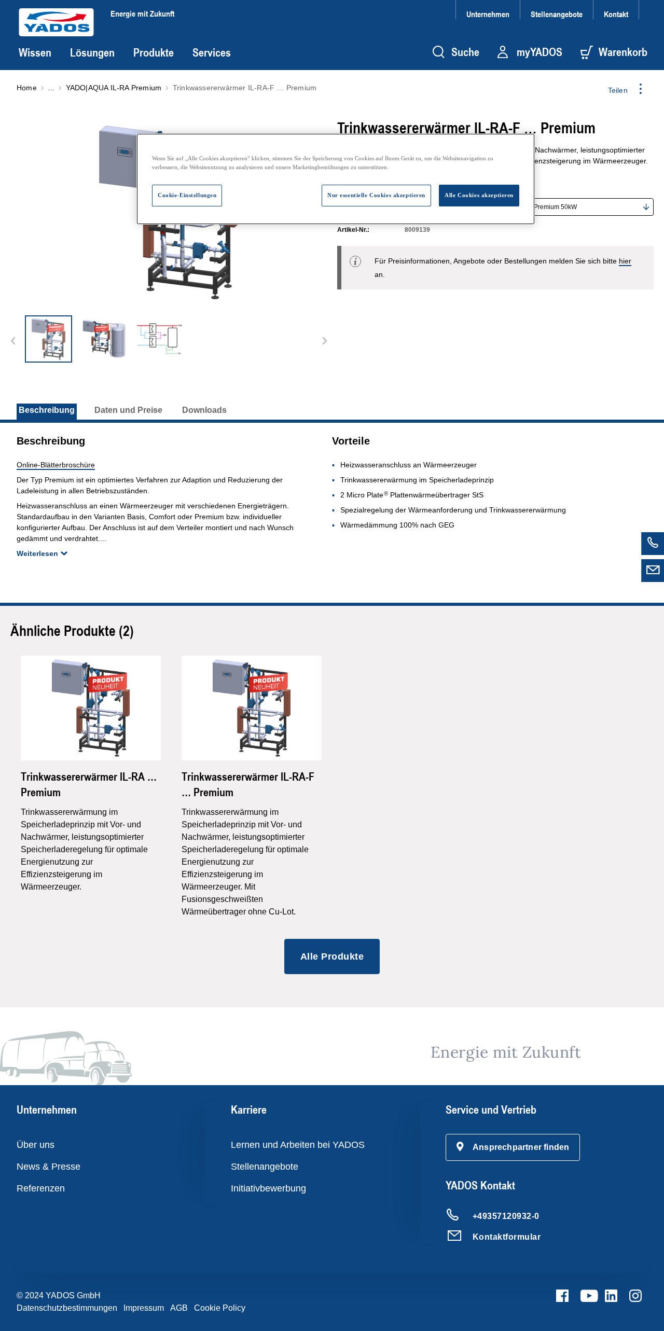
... (51, 88)
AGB (179, 1308)
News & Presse (48, 1166)
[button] (513, 1147)
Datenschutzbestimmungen (67, 1308)
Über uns (35, 1145)
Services (211, 52)
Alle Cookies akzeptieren (479, 195)
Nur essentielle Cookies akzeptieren (376, 195)
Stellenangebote (557, 14)
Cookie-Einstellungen (187, 195)
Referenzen (41, 1188)
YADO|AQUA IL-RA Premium (114, 88)
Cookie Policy (219, 1308)
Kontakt (616, 14)
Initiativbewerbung (268, 1188)
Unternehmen (487, 14)
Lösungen (92, 52)
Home (27, 88)
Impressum (143, 1308)
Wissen (35, 52)
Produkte (153, 52)
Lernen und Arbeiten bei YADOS (298, 1145)
